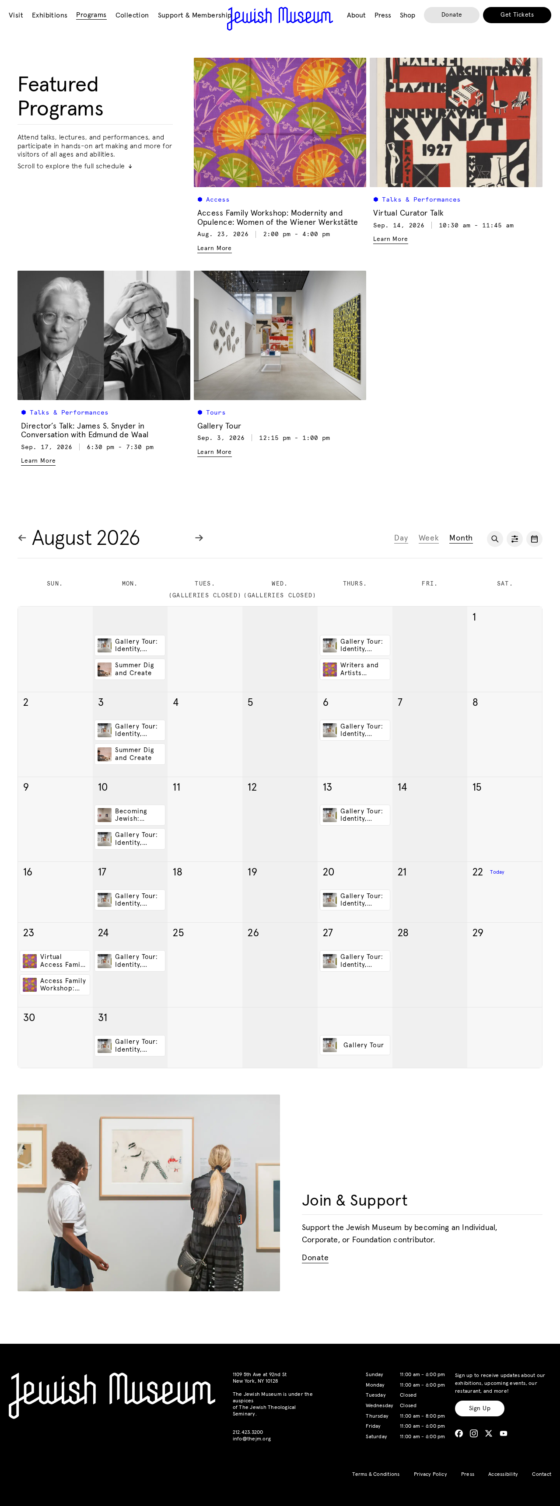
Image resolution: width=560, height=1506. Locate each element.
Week (429, 538)
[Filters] (515, 539)
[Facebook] (459, 1433)
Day (401, 538)
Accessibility (503, 1474)
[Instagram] (474, 1433)
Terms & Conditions (375, 1474)
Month (461, 538)
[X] (489, 1433)
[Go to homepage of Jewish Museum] (280, 19)
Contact (541, 1474)
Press (467, 1474)
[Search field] (495, 539)
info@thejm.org (252, 1439)
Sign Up (479, 1408)
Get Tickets (517, 15)
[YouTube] (504, 1433)
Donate (451, 15)
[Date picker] (534, 539)
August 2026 (86, 538)
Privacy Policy (430, 1474)
